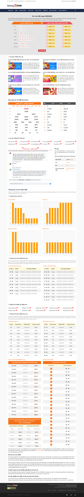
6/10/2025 (28, 435)
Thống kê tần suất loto (16, 196)
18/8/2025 (12, 439)
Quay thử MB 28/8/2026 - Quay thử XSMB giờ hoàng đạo (57, 85)
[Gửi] (50, 183)
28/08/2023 (25, 372)
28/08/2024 (25, 369)
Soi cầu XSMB (39, 450)
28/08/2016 (25, 397)
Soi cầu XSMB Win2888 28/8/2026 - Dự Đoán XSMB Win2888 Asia (24, 72)
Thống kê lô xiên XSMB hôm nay (19, 258)
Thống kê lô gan (11, 310)
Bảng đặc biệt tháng (67, 308)
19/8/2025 (28, 439)
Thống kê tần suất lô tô (40, 308)
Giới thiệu (54, 490)
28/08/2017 (25, 393)
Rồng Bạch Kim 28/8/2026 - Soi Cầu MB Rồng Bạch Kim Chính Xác (58, 60)
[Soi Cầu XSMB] (14, 5)
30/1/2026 (12, 432)
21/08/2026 (28, 272)
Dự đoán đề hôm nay (69, 141)
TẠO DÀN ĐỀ (42, 50)
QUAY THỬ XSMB (53, 10)
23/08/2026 (28, 287)
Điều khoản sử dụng (71, 490)
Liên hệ (49, 490)
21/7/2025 (28, 442)
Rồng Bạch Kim (11, 144)
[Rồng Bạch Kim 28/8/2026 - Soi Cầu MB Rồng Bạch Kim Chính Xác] (50, 66)
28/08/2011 (25, 414)
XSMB (16, 10)
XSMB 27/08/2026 (29, 103)
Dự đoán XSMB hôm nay (16, 56)
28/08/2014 (25, 404)
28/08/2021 (25, 379)
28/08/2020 (25, 383)
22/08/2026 (28, 278)
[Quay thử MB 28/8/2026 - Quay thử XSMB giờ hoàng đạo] (50, 91)
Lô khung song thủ (24, 144)
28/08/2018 (25, 390)
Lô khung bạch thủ (24, 141)
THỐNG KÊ (45, 10)
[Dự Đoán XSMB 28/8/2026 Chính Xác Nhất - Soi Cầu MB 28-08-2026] (15, 66)
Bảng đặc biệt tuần (53, 310)
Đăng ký (28, 179)
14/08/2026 (26, 330)
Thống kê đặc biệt (12, 308)
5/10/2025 (12, 435)
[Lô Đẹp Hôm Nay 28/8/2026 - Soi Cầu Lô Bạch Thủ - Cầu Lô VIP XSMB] (15, 91)
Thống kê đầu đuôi (40, 310)
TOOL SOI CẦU (38, 10)
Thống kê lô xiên (25, 308)
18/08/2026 (40, 272)
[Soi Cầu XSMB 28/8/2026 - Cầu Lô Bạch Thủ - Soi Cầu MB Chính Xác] (50, 78)
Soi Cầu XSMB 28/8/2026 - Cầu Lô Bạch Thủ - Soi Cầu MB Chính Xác (59, 73)
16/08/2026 (26, 339)
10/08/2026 (26, 327)
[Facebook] (67, 494)
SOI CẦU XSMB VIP (62, 10)
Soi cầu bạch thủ (34, 141)
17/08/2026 (26, 343)
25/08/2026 (28, 275)
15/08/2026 (26, 333)
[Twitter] (71, 494)
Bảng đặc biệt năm (67, 310)
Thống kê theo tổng (53, 308)
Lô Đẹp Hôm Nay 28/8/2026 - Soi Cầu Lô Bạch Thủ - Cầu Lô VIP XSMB (24, 85)
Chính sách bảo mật (62, 490)
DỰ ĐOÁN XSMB (22, 10)
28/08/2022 (25, 376)
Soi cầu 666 (56, 141)
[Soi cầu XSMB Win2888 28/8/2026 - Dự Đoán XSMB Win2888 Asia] (15, 78)
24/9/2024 (12, 446)
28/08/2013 (25, 407)
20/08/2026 (34, 272)
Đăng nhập (21, 179)
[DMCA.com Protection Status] (11, 488)
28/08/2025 (25, 365)
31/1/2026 (28, 432)
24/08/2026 (34, 275)
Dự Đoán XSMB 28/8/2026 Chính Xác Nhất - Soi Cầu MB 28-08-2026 (23, 60)
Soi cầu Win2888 (46, 141)
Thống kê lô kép (25, 310)
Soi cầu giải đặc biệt (35, 144)
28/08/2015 (25, 400)
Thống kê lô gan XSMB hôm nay (18, 314)
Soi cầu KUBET (68, 144)
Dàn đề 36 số (57, 144)
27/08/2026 (22, 272)
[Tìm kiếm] (75, 10)
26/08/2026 (22, 278)
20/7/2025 (12, 442)
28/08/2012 (25, 411)
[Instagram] (75, 494)
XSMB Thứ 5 (19, 103)
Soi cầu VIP (45, 144)
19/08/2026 (40, 275)
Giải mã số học (11, 141)
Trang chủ (10, 10)
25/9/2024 (28, 446)
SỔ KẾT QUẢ (30, 10)
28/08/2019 (25, 386)
